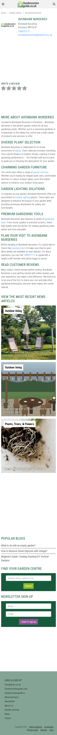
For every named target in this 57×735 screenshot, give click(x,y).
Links (51, 730)
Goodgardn (48, 727)
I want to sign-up (28, 621)
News (7, 714)
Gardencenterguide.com (16, 688)
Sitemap (43, 730)
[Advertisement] (28, 504)
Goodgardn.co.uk (13, 684)
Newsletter (10, 701)
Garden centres (15, 13)
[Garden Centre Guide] (28, 4)
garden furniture (40, 172)
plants (18, 150)
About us (9, 705)
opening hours (19, 248)
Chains (8, 718)
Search (28, 586)
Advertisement (11, 697)
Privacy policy (32, 730)
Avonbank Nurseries (33, 13)
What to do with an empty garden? (18, 545)
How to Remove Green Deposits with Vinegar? (24, 551)
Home (3, 13)
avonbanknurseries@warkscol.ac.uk (35, 35)
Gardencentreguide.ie (15, 693)
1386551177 (24, 31)
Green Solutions (35, 727)
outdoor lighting (22, 197)
